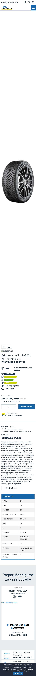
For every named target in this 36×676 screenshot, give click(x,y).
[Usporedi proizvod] (9, 346)
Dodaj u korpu (26, 407)
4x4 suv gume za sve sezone (17, 431)
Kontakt (3, 2)
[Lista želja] (29, 2)
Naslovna (4, 427)
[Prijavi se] (25, 2)
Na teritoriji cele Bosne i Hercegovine (22, 654)
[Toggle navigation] (33, 7)
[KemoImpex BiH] (9, 8)
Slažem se (18, 673)
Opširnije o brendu (10, 488)
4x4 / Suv (13, 427)
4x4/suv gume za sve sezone (12, 429)
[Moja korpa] (33, 2)
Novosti (9, 2)
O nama (15, 2)
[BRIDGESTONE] (7, 351)
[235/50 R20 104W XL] (18, 612)
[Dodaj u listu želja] (3, 346)
